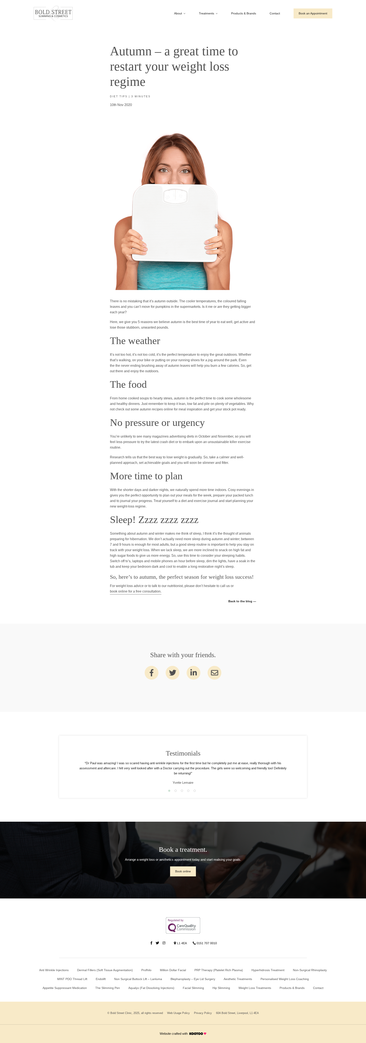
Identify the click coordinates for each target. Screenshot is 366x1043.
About (178, 13)
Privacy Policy (203, 1013)
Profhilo (146, 970)
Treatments (206, 13)
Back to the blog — (242, 601)
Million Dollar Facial (173, 970)
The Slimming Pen (107, 988)
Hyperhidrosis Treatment (267, 970)
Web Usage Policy (178, 1013)
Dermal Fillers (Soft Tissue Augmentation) (105, 970)
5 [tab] (195, 791)
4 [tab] (188, 791)
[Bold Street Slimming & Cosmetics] (53, 13)
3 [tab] (182, 791)
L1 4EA (181, 943)
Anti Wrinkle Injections (54, 970)
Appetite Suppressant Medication (65, 988)
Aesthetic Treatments (238, 979)
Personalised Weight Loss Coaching (285, 979)
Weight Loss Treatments (254, 988)
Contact (275, 13)
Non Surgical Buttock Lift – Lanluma (138, 979)
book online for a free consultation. (135, 591)
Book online (183, 871)
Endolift (101, 979)
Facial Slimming (193, 988)
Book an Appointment (313, 13)
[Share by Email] (214, 673)
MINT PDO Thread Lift (72, 979)
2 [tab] (176, 791)
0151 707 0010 (206, 943)
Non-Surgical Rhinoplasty (310, 970)
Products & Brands (243, 13)
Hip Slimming (221, 988)
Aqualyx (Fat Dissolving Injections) (151, 988)
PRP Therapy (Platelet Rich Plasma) (218, 970)
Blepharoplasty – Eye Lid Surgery (193, 979)
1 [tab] (169, 791)
